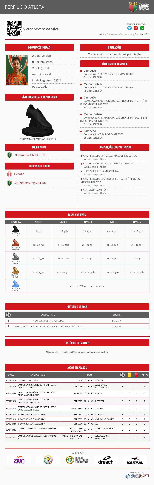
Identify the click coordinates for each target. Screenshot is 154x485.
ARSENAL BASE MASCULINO (30, 155)
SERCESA (19, 173)
